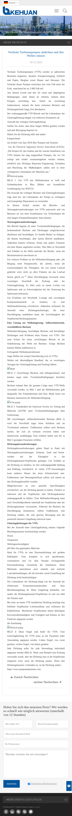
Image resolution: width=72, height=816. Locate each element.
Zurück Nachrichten (24, 677)
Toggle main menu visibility (56, 10)
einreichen (11, 784)
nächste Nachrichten (47, 682)
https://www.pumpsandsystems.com (24, 669)
